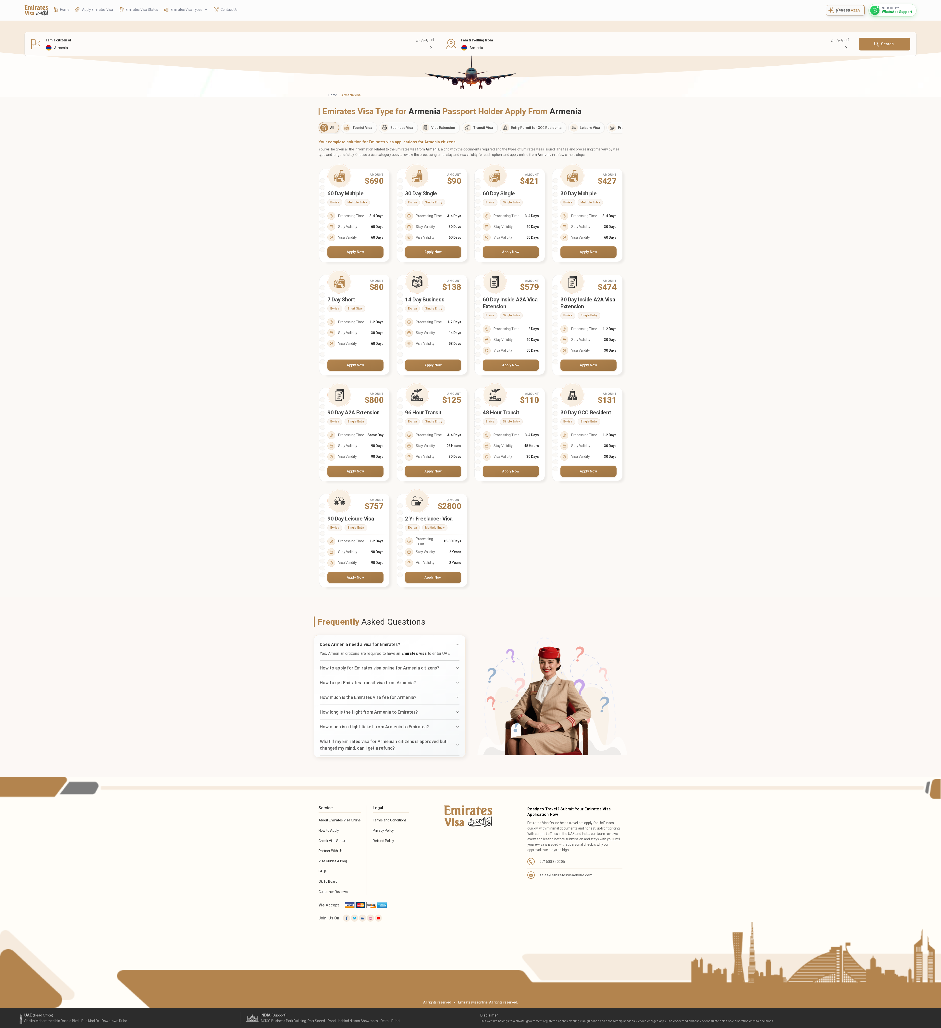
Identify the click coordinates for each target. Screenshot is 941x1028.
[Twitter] (354, 918)
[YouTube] (378, 918)
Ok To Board (328, 881)
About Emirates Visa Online (340, 820)
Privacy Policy (383, 830)
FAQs (323, 871)
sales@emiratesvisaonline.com (566, 875)
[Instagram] (370, 918)
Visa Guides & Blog (333, 861)
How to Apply (329, 830)
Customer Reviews (333, 892)
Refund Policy (383, 841)
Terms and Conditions (390, 820)
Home (332, 95)
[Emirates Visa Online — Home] (36, 10)
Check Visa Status (333, 841)
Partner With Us (331, 851)
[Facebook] (346, 918)
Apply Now (355, 252)
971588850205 (552, 862)
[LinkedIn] (362, 918)
